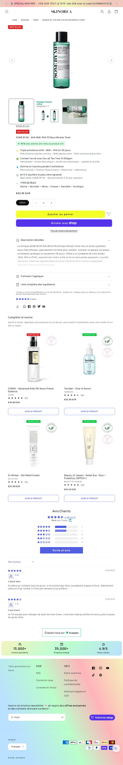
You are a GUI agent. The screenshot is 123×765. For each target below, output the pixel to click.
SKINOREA (20, 757)
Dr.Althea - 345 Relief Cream (24, 475)
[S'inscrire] (62, 717)
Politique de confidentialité (72, 682)
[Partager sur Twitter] (38, 306)
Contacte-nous (44, 680)
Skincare (25, 20)
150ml (22, 202)
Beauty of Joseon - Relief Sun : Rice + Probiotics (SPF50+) (85, 477)
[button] (6, 11)
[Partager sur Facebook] (29, 306)
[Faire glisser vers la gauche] (11, 60)
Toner (36, 20)
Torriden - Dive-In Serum (77, 388)
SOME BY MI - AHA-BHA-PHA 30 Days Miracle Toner (63, 20)
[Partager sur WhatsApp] (24, 306)
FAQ (38, 672)
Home (14, 20)
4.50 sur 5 (70, 517)
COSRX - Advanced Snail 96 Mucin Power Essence (31, 390)
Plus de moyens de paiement (64, 230)
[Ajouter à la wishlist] (108, 214)
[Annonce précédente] (6, 3)
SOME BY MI (22, 126)
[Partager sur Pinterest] (34, 306)
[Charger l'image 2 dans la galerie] (48, 111)
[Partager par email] (43, 306)
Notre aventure (72, 672)
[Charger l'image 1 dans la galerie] (21, 111)
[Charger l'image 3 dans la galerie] (74, 111)
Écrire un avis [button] (61, 550)
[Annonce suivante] (116, 3)
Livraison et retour (46, 687)
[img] (14, 570)
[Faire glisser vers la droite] (111, 60)
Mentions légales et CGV (75, 693)
